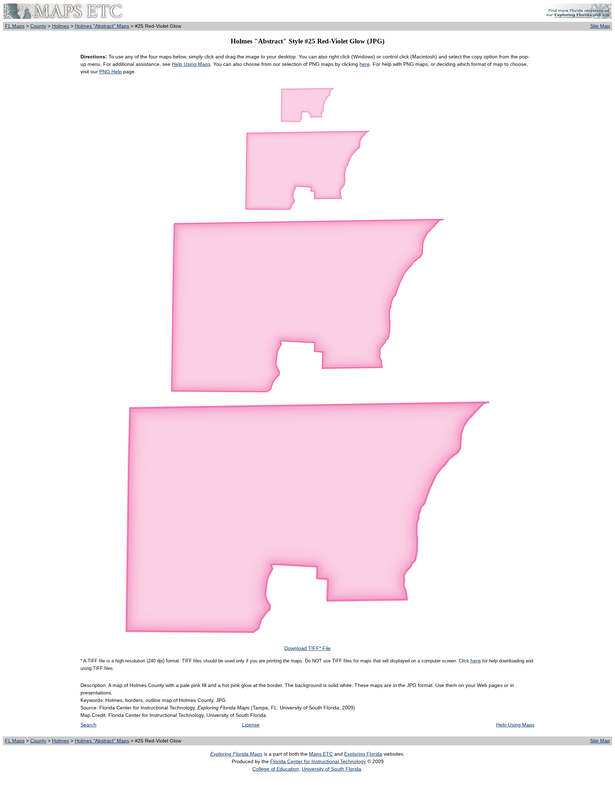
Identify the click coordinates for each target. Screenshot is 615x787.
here (364, 64)
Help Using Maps (191, 64)
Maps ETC (321, 754)
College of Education (275, 769)
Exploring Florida (363, 754)
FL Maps (15, 26)
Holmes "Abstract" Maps (102, 26)
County (38, 26)
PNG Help (110, 71)
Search (88, 725)
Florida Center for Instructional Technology (318, 761)
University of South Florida (331, 769)
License (250, 725)
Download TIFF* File (307, 648)
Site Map (600, 26)
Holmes (60, 26)
